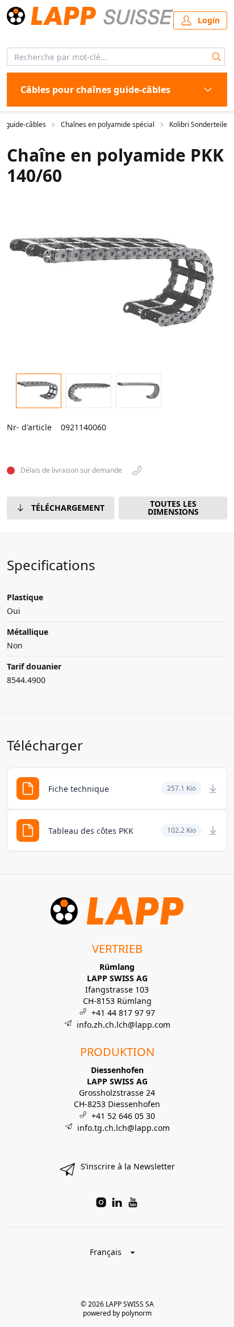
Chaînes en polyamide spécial (107, 124)
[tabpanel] (117, 282)
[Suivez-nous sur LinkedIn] (117, 1202)
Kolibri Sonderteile (198, 124)
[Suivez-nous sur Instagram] (101, 1202)
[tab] (38, 391)
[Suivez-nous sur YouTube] (133, 1202)
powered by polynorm (117, 1313)
